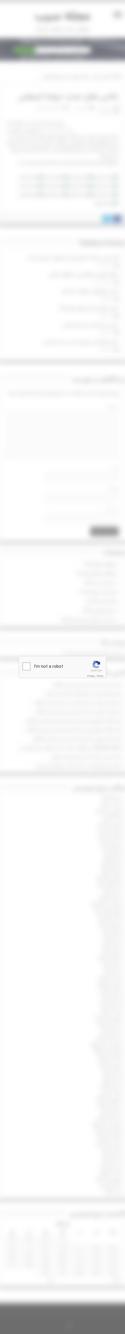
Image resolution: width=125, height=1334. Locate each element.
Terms (100, 676)
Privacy (91, 676)
